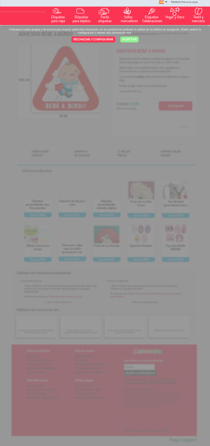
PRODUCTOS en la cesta (184, 2)
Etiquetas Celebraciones (152, 19)
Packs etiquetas (105, 19)
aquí (129, 32)
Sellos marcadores (129, 19)
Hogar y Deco (174, 17)
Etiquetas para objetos (81, 19)
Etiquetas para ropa (58, 19)
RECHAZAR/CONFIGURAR (93, 39)
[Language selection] (163, 4)
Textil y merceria (198, 19)
